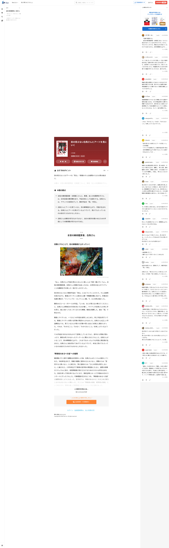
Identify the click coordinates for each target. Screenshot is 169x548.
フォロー (158, 35)
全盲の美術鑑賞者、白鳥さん (13, 11)
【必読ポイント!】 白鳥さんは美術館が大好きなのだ (13, 19)
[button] (155, 44)
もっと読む (165, 49)
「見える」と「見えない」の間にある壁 (13, 14)
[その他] (105, 161)
